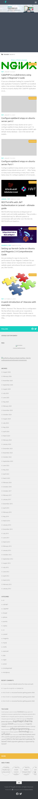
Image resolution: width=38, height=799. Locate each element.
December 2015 (8, 503)
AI (3, 600)
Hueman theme (28, 789)
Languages (4, 724)
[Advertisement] (19, 32)
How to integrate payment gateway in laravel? (17, 716)
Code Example (5, 712)
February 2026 (7, 376)
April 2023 (6, 474)
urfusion (5, 734)
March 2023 (6, 478)
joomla (5, 621)
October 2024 (7, 414)
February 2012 (7, 584)
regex (4, 659)
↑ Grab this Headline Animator (19, 348)
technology (24, 731)
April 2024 (6, 431)
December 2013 (8, 529)
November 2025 (8, 380)
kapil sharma (25, 721)
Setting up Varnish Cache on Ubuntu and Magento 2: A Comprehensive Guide (18, 251)
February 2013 (7, 546)
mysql (5, 642)
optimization (21, 726)
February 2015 (7, 512)
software (11, 731)
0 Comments (32, 64)
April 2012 (6, 576)
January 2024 (7, 444)
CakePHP (5, 609)
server (5, 664)
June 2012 (6, 571)
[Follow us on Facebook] (32, 329)
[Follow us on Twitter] (35, 329)
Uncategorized (7, 668)
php (2, 72)
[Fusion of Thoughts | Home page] (6, 2)
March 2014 (6, 520)
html (21, 718)
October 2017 (7, 491)
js (12, 721)
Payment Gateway (30, 726)
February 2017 (7, 495)
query (31, 729)
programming (22, 728)
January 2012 (7, 588)
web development (25, 734)
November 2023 (8, 453)
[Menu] (35, 2)
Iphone (5, 617)
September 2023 (8, 461)
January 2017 (7, 499)
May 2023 (6, 470)
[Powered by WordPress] (12, 789)
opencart (6, 651)
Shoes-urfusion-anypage (19, 60)
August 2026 (7, 372)
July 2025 (6, 393)
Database (20, 712)
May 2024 (6, 427)
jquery (10, 721)
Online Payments (10, 726)
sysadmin (16, 731)
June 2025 (6, 397)
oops (15, 726)
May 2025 (6, 402)
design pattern (27, 712)
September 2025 (8, 385)
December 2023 (8, 448)
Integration (30, 719)
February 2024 (7, 440)
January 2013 (7, 550)
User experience (15, 734)
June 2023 (6, 465)
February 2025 (7, 406)
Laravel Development (19, 724)
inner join (24, 718)
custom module (13, 712)
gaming (15, 714)
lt (25, 724)
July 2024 (6, 423)
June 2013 (6, 537)
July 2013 (6, 533)
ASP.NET (5, 604)
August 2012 (7, 563)
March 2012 (6, 580)
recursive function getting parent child (23, 692)
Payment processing (5, 729)
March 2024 (6, 436)
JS (3, 630)
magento (4, 245)
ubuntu (31, 731)
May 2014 (6, 516)
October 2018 (7, 487)
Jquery (5, 626)
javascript (4, 721)
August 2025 (7, 389)
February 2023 (7, 482)
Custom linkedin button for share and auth (20, 684)
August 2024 (7, 419)
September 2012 (8, 559)
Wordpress (6, 672)
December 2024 (8, 410)
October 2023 (7, 457)
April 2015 (6, 508)
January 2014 (7, 525)
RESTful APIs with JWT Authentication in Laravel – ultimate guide (17, 205)
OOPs (5, 647)
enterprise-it (10, 714)
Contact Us (20, 688)
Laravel (4, 199)
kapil (15, 721)
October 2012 (7, 554)
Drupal (5, 613)
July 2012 (6, 567)
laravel (10, 724)
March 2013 (6, 542)
